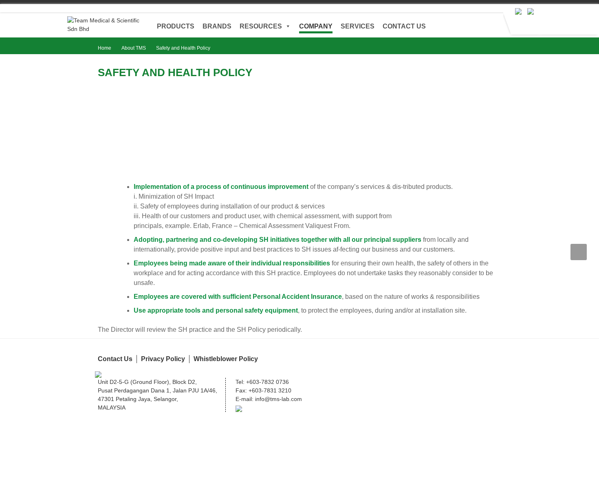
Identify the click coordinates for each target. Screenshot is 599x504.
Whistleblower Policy (226, 358)
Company (316, 26)
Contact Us (404, 26)
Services (357, 26)
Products (175, 26)
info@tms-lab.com (278, 399)
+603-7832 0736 (267, 382)
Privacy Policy (163, 358)
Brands (217, 26)
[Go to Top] (578, 252)
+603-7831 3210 (270, 390)
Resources (261, 26)
